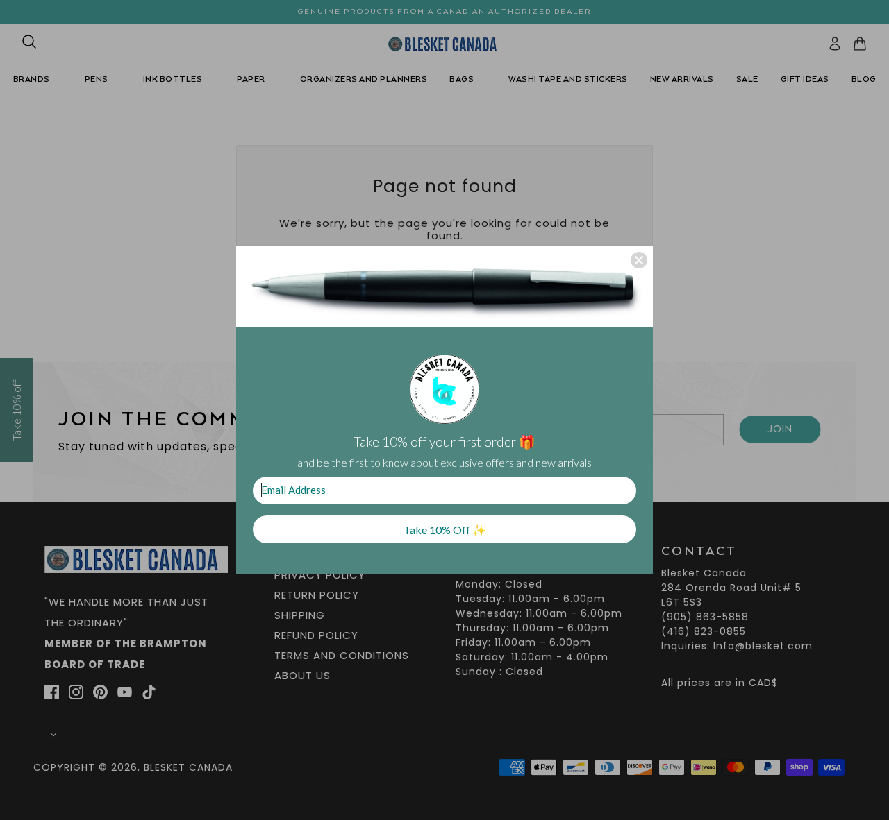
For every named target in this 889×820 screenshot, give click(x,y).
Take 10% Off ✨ (445, 529)
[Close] (639, 260)
